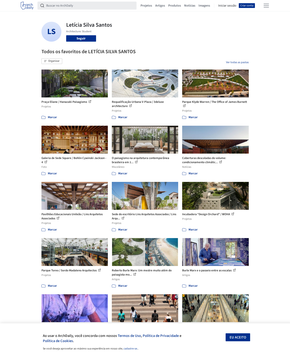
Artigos (160, 5)
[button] (51, 61)
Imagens (204, 5)
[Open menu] (266, 5)
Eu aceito (238, 337)
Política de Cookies (58, 340)
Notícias (189, 5)
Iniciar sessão (227, 5)
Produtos (174, 5)
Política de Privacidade (161, 335)
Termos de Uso (129, 335)
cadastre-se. (131, 349)
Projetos (146, 5)
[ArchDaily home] (27, 6)
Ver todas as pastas (237, 62)
